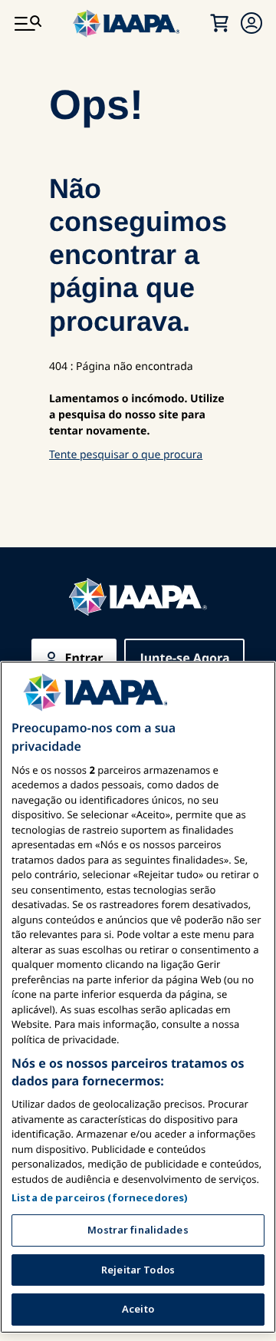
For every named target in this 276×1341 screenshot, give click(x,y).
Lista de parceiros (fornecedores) (100, 1197)
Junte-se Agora (184, 657)
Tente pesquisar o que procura (125, 455)
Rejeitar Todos (138, 1270)
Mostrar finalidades (137, 1230)
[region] (138, 997)
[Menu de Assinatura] (251, 23)
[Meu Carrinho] (219, 23)
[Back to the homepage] (138, 597)
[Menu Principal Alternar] (27, 23)
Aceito (138, 1309)
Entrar (84, 657)
